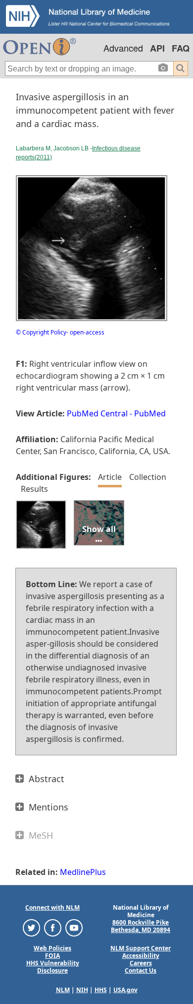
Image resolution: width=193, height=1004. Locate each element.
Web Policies (52, 948)
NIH (82, 990)
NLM (63, 990)
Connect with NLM (52, 907)
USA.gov (125, 990)
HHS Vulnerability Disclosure (52, 967)
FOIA (52, 955)
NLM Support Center (140, 948)
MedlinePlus (83, 872)
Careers (141, 963)
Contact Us (140, 970)
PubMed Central (97, 413)
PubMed (150, 413)
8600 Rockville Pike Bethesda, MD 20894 (140, 926)
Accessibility (140, 955)
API (157, 48)
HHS (101, 990)
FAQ (181, 48)
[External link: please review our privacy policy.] (31, 927)
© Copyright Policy (41, 332)
